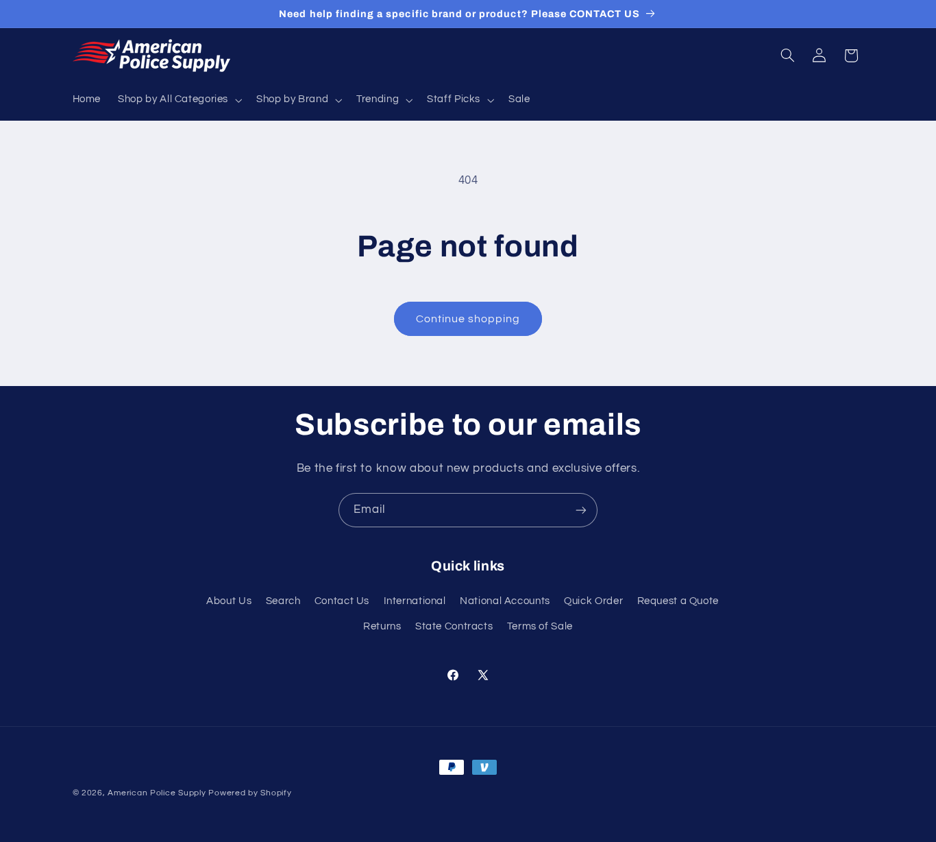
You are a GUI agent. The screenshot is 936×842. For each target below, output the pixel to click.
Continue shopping (468, 318)
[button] (179, 100)
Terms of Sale (540, 626)
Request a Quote (678, 601)
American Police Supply (157, 793)
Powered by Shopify (249, 793)
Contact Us (342, 601)
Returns (382, 626)
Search (283, 601)
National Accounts (505, 601)
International (415, 601)
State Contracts (454, 626)
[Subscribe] (581, 510)
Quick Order (593, 601)
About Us (228, 601)
